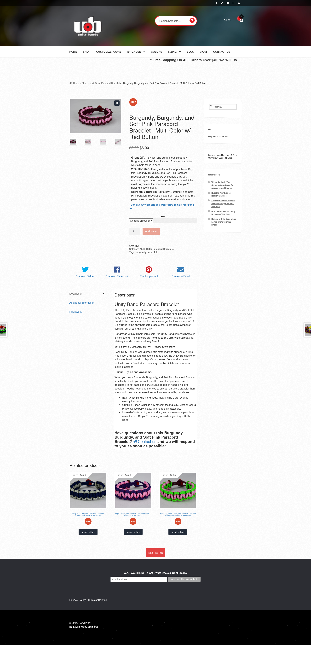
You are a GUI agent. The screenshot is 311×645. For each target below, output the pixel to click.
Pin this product (149, 276)
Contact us (147, 441)
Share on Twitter (85, 276)
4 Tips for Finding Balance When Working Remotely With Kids (223, 203)
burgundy (141, 252)
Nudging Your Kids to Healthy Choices (221, 194)
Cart (203, 51)
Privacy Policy (77, 600)
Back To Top (155, 553)
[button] (117, 103)
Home (73, 51)
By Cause (134, 51)
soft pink (153, 252)
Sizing (172, 51)
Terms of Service (97, 600)
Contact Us (221, 51)
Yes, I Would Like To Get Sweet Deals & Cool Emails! (156, 573)
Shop (86, 51)
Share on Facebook (117, 276)
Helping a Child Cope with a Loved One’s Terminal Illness (223, 222)
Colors (156, 51)
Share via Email (181, 276)
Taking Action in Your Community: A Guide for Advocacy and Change (222, 185)
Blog (190, 51)
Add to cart (151, 231)
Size (163, 216)
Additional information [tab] (81, 302)
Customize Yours (108, 51)
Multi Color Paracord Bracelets (105, 83)
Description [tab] (75, 293)
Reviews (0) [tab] (76, 312)
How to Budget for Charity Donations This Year (223, 213)
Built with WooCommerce (83, 626)
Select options (88, 532)
